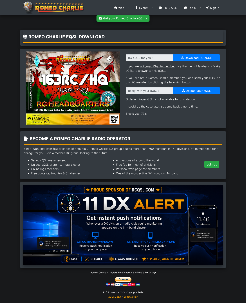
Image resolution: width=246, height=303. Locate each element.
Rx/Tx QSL (169, 8)
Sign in (214, 8)
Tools (191, 8)
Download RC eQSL (198, 58)
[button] (120, 8)
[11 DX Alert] (123, 224)
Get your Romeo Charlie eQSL (123, 18)
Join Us (212, 164)
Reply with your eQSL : (143, 91)
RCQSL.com (114, 296)
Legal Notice (131, 296)
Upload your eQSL (198, 91)
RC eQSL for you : (140, 58)
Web (120, 8)
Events (143, 8)
